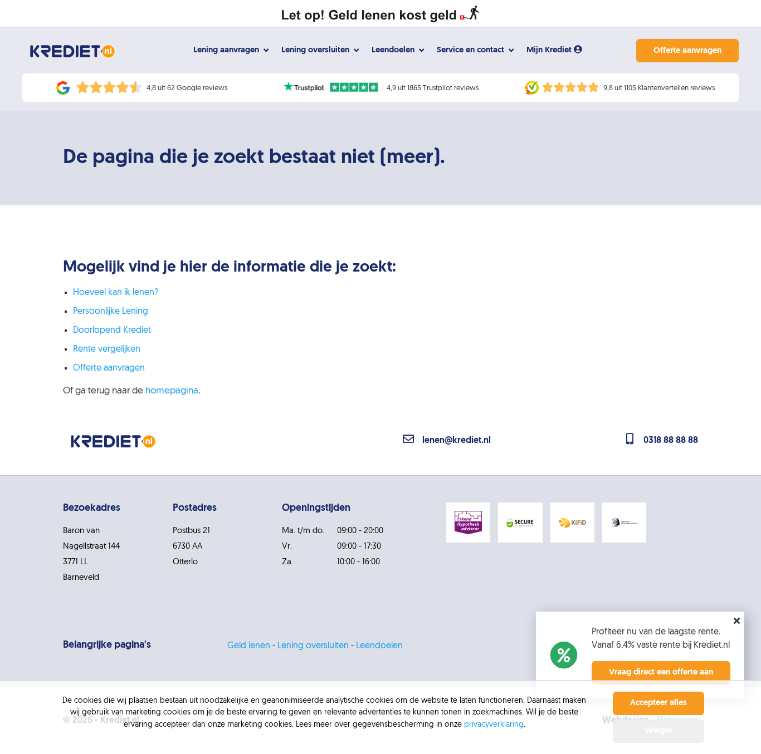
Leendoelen (379, 646)
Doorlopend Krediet (112, 330)
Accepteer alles (658, 703)
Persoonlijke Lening (110, 311)
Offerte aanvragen (687, 51)
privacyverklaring (494, 725)
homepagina (171, 391)
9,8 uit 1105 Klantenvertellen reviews (659, 88)
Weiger (658, 731)
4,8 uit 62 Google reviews (187, 88)
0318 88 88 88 (670, 440)
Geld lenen (248, 646)
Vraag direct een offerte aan (661, 672)
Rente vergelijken (106, 349)
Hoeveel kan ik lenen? (115, 292)
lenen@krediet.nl (456, 440)
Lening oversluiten (313, 646)
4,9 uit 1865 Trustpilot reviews (433, 88)
